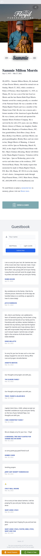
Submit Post (20, 250)
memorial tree (26, 188)
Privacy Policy (15, 547)
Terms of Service (26, 547)
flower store (25, 191)
